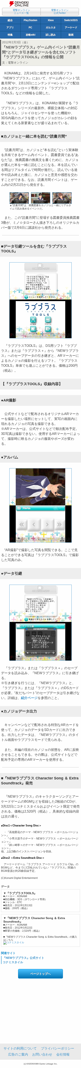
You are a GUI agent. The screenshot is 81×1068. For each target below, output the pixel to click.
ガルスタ (51, 27)
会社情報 (63, 1054)
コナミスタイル (13, 962)
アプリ (10, 27)
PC (30, 27)
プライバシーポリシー (57, 1048)
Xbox (51, 20)
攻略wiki (30, 34)
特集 (10, 34)
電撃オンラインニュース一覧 (21, 12)
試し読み (51, 34)
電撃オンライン (18, 62)
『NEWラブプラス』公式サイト (23, 957)
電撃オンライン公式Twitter (60, 12)
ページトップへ (40, 973)
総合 (10, 20)
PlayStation (30, 20)
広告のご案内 (18, 1054)
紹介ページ (29, 698)
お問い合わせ (42, 1054)
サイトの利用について (20, 1048)
